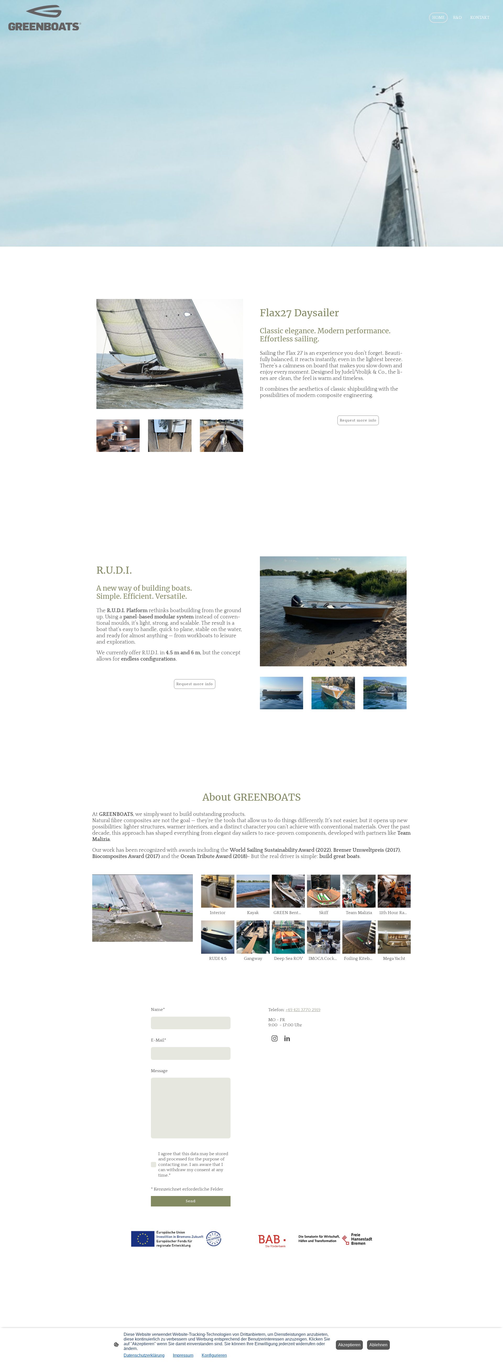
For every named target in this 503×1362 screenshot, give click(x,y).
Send (191, 1201)
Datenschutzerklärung (144, 1355)
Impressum (183, 1355)
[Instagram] (274, 1038)
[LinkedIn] (287, 1038)
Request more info (358, 420)
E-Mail (158, 1040)
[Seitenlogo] (44, 18)
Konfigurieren (214, 1355)
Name (158, 1009)
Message (159, 1070)
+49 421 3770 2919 (303, 1009)
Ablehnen (378, 1345)
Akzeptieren (349, 1345)
